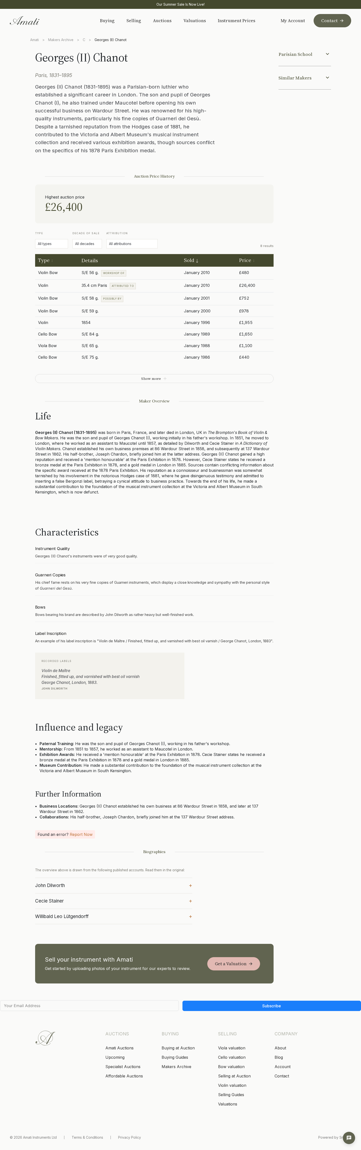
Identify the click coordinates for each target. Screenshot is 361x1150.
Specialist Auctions (122, 1066)
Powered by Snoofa (334, 1137)
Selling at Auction (234, 1075)
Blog (279, 1057)
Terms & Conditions (87, 1137)
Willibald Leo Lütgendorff (113, 916)
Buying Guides (175, 1057)
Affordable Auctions (124, 1075)
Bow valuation (231, 1066)
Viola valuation (231, 1047)
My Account (293, 20)
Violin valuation (232, 1085)
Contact (329, 20)
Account (283, 1066)
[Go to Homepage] (45, 20)
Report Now (81, 834)
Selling (133, 20)
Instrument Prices (236, 20)
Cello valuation (232, 1057)
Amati (34, 40)
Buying (107, 20)
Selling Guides (231, 1094)
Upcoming (115, 1057)
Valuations (194, 20)
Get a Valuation (231, 964)
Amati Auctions (119, 1047)
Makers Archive (60, 40)
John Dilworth (113, 885)
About (280, 1047)
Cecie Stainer (113, 900)
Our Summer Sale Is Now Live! (180, 4)
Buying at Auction (178, 1047)
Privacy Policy (129, 1137)
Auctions (162, 20)
